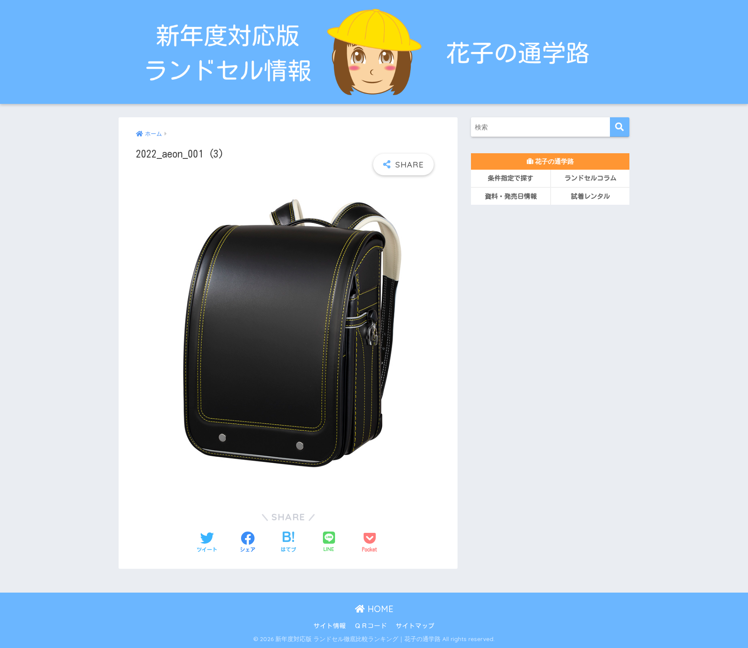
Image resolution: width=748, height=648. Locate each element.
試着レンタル (590, 196)
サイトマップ (415, 625)
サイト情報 (329, 625)
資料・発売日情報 (511, 196)
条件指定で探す (510, 178)
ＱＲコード (371, 625)
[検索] (619, 127)
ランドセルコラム (590, 178)
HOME (379, 608)
